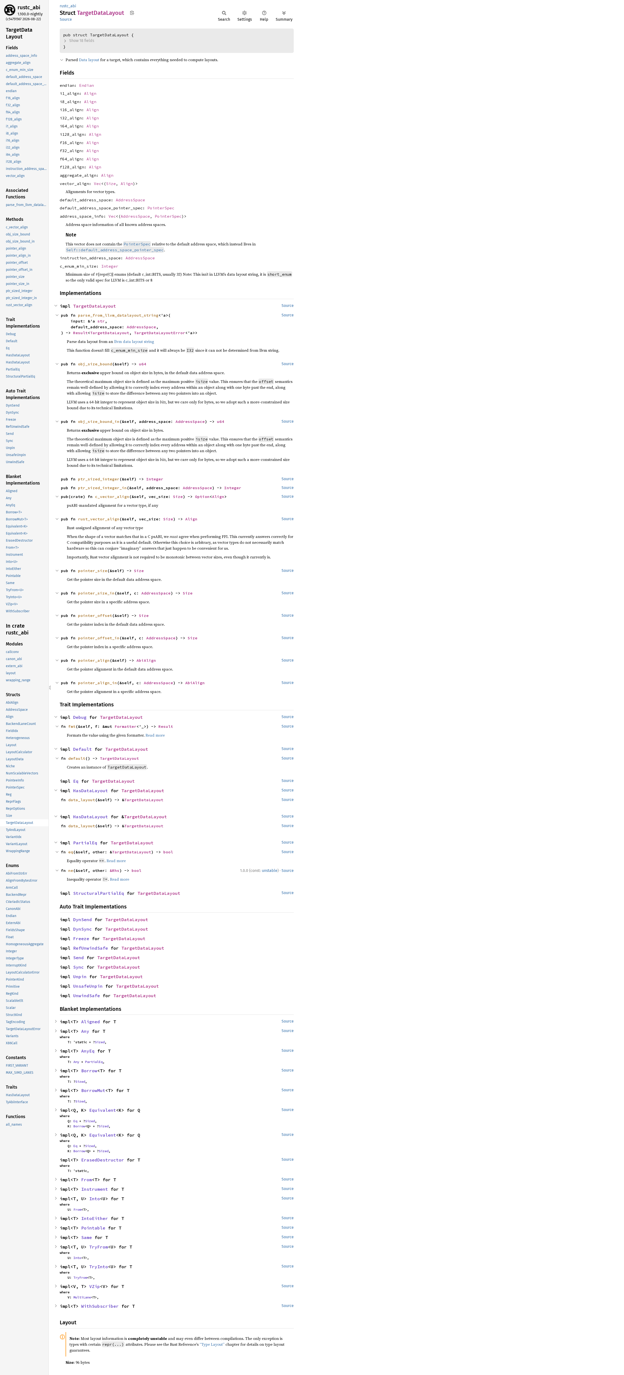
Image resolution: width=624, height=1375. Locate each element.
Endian (86, 85)
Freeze (81, 938)
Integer (109, 266)
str (101, 321)
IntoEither (94, 1218)
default (76, 758)
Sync (78, 967)
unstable (269, 870)
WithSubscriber (100, 1306)
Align (90, 93)
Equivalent (102, 1110)
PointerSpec (160, 207)
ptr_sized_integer (98, 479)
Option (202, 496)
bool (168, 851)
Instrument (94, 1189)
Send (78, 957)
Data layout (89, 59)
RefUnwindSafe (90, 948)
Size (111, 183)
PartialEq (85, 843)
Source (66, 19)
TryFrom (98, 1247)
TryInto (98, 1266)
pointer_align (94, 660)
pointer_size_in (96, 593)
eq (70, 851)
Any (85, 1031)
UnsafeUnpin (88, 986)
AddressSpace (130, 199)
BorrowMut (93, 1090)
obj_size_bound (95, 363)
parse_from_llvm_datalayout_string (118, 315)
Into (94, 1198)
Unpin (80, 976)
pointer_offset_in (98, 637)
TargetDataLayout (94, 306)
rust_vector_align (98, 519)
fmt (72, 726)
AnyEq (88, 1051)
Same (86, 1237)
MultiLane (82, 1297)
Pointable (93, 1228)
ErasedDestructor (102, 1160)
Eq (75, 781)
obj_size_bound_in (98, 421)
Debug (80, 717)
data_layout (81, 799)
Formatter (125, 726)
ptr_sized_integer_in (102, 487)
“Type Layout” (212, 1344)
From (86, 1179)
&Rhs (114, 870)
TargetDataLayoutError (159, 332)
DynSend (82, 919)
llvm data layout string (134, 341)
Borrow (89, 1070)
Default (82, 749)
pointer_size (92, 570)
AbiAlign (146, 660)
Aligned (90, 1021)
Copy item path (132, 13)
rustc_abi (29, 7)
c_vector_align (112, 496)
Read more (155, 735)
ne (70, 870)
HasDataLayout (90, 790)
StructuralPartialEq (98, 893)
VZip (94, 1286)
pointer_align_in (97, 682)
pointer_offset (95, 615)
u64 (142, 363)
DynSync (82, 929)
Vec (97, 183)
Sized (100, 1042)
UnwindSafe (86, 995)
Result (80, 332)
